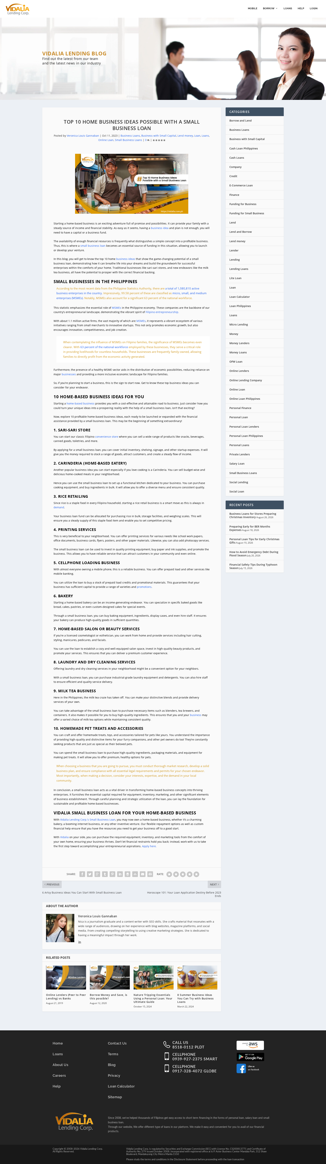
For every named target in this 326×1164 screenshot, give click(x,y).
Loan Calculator (239, 297)
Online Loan (106, 140)
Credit (233, 176)
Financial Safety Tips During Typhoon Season (253, 566)
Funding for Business (242, 204)
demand (59, 507)
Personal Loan (238, 417)
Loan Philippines (240, 306)
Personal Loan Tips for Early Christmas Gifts (254, 540)
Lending (234, 259)
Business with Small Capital (158, 135)
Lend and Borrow (240, 232)
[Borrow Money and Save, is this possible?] (110, 977)
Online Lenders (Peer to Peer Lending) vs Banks (66, 996)
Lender (233, 250)
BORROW (268, 8)
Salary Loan (236, 463)
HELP (301, 8)
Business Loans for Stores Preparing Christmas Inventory (252, 515)
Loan (197, 135)
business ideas (125, 259)
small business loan (92, 245)
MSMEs (141, 321)
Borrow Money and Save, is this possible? (108, 996)
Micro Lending (238, 324)
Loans (205, 135)
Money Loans (238, 352)
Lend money (185, 135)
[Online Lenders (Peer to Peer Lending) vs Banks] (66, 977)
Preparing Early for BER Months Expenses (249, 528)
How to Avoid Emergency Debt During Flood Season (253, 553)
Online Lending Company (245, 380)
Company (235, 167)
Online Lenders (239, 371)
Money (233, 334)
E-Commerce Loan (241, 185)
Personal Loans (239, 445)
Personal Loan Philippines (246, 436)
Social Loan (236, 491)
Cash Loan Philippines (243, 148)
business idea (159, 228)
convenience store (106, 436)
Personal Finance (240, 408)
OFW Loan (235, 361)
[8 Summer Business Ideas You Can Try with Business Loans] (197, 977)
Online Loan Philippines (244, 399)
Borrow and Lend (240, 120)
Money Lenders (239, 343)
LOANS (288, 8)
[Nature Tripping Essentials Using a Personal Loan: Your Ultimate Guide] (154, 977)
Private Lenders (239, 454)
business (195, 715)
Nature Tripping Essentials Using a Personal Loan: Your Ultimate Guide (153, 998)
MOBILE (252, 8)
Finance (234, 195)
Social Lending (238, 482)
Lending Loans (238, 269)
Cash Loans (236, 157)
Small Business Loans (128, 140)
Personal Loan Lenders (244, 426)
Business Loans (130, 135)
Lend (232, 222)
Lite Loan (235, 278)
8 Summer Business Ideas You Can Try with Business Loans (195, 998)
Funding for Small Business (246, 213)
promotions (144, 587)
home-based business (81, 403)
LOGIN (314, 8)
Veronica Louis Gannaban (83, 135)
